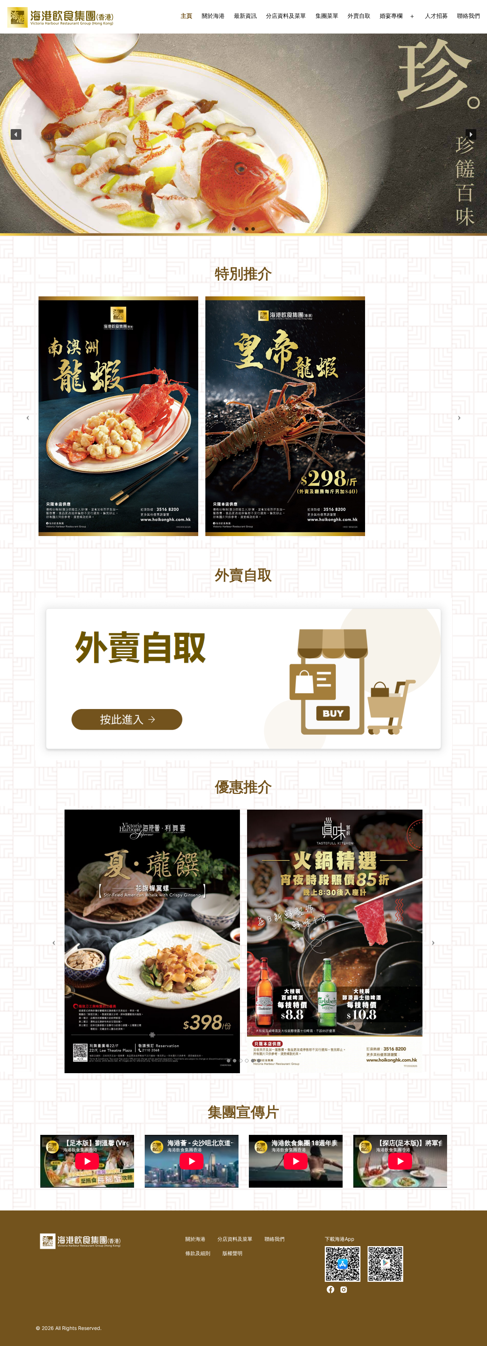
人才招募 (436, 15)
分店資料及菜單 (286, 15)
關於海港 (213, 15)
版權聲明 (232, 1253)
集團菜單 (327, 15)
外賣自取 (359, 15)
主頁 (186, 15)
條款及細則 (197, 1253)
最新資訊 (245, 15)
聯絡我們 (468, 15)
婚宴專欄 (391, 15)
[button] (16, 134)
